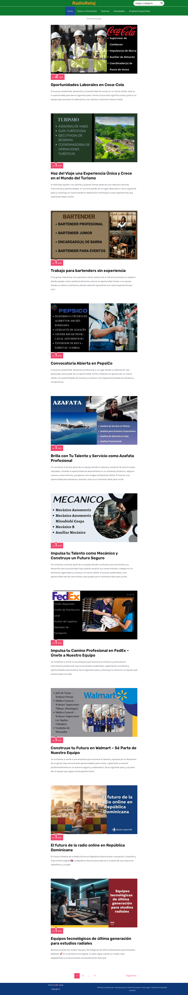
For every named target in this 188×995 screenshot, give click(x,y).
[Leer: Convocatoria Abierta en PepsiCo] (94, 327)
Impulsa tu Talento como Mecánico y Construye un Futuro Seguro (84, 555)
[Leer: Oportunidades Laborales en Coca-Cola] (94, 49)
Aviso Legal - (146, 987)
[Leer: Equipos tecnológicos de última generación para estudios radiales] (94, 903)
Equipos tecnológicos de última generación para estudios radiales (91, 941)
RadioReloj (84, 3)
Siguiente (132, 975)
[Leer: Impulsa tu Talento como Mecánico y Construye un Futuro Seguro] (94, 517)
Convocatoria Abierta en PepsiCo (81, 363)
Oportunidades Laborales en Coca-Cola (87, 84)
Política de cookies (134, 987)
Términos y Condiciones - (106, 987)
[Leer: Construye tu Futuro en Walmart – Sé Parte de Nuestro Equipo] (94, 712)
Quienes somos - (121, 987)
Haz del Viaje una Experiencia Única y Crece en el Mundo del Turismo (91, 175)
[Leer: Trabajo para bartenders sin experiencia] (94, 235)
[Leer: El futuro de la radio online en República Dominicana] (94, 809)
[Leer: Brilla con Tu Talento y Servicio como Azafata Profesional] (94, 420)
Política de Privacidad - (159, 987)
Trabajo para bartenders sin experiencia (88, 270)
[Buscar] (161, 3)
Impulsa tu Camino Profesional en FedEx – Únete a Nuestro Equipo (90, 653)
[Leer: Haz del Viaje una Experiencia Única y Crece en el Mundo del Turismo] (94, 137)
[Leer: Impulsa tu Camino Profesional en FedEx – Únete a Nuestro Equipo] (94, 615)
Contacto (132, 990)
